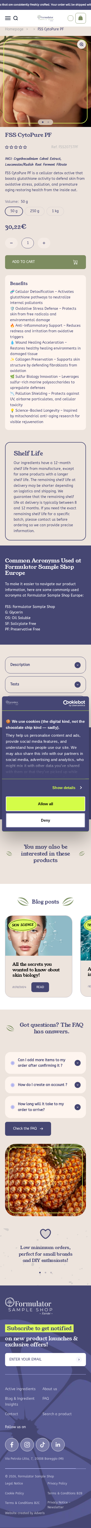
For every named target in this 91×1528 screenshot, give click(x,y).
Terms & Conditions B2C (22, 1503)
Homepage (14, 29)
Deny (45, 820)
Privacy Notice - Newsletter (59, 1505)
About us (49, 1389)
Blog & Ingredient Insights (20, 1401)
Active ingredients (20, 1389)
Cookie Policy (14, 1493)
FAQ (45, 1398)
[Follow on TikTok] (42, 1444)
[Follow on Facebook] (11, 1444)
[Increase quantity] (44, 243)
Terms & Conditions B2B (65, 1493)
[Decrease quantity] (11, 243)
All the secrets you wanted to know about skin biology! (36, 969)
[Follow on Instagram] (27, 1444)
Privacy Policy (57, 1483)
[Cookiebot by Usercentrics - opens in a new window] (64, 703)
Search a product (57, 1414)
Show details (63, 787)
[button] (16, 147)
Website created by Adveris (25, 1513)
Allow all (45, 803)
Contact (11, 1414)
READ (40, 987)
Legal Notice (14, 1483)
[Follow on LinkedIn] (58, 1444)
